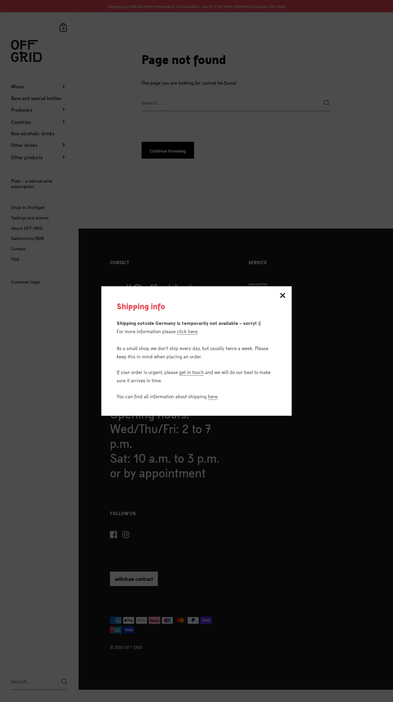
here (212, 396)
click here (187, 331)
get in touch (191, 371)
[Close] (282, 296)
